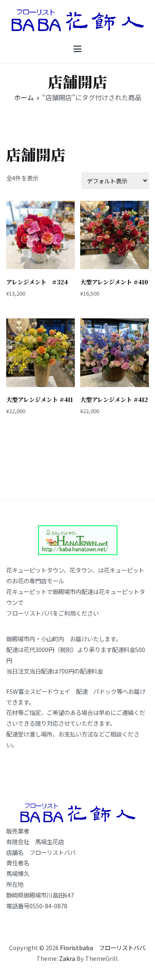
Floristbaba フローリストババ (102, 947)
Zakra (67, 958)
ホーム (24, 97)
